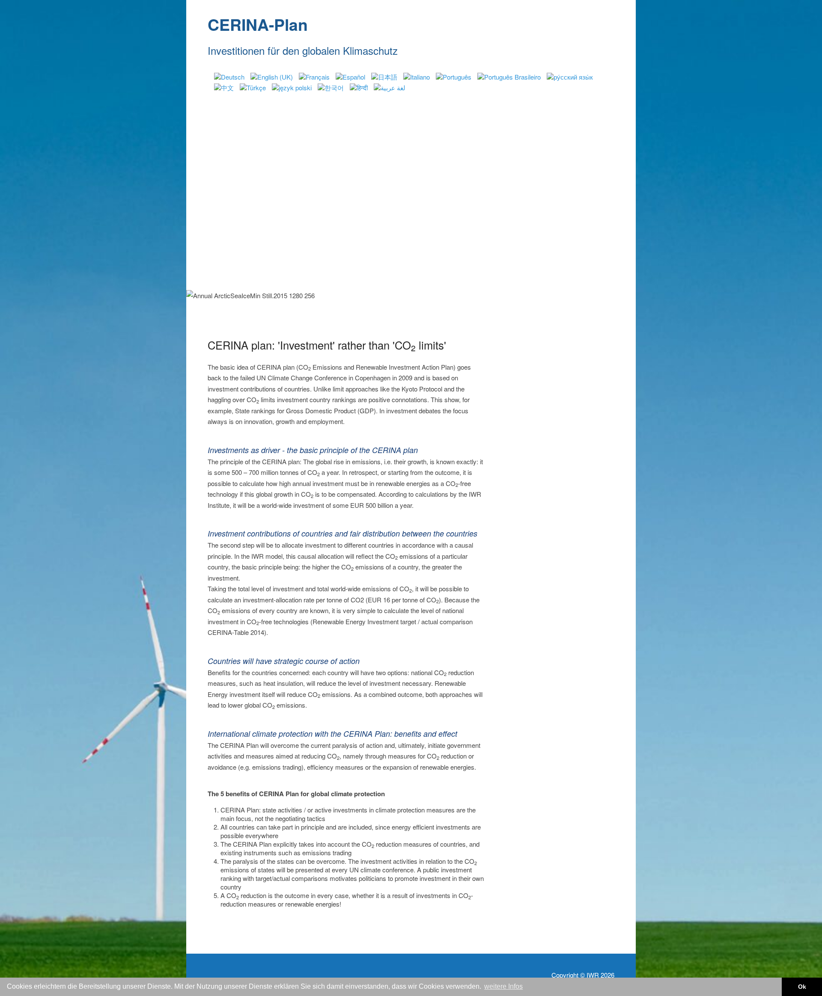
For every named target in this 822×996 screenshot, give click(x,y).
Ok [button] (802, 986)
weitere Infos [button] (503, 986)
